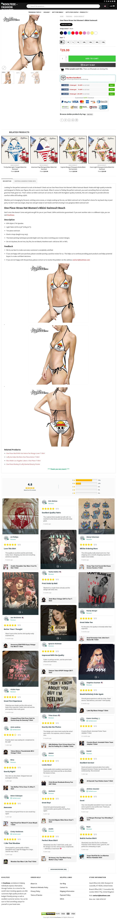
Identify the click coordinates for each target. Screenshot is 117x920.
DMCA (62, 899)
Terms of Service (36, 895)
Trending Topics (34, 12)
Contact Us (64, 887)
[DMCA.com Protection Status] (48, 913)
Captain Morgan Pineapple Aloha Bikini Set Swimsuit (73, 168)
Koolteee (10, 215)
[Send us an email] (110, 1)
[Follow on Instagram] (106, 1)
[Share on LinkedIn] (76, 120)
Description (7, 181)
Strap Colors (64, 28)
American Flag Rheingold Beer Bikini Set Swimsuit (44, 168)
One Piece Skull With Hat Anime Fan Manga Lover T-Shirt (25, 453)
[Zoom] (4, 68)
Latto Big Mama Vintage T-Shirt (97, 710)
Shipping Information (67, 891)
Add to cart (92, 58)
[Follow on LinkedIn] (114, 1)
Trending (69, 16)
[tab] (7, 181)
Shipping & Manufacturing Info (25, 181)
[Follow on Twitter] (108, 1)
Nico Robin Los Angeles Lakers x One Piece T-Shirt (23, 461)
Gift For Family (57, 12)
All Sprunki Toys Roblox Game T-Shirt (100, 781)
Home (61, 16)
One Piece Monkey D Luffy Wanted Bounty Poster (23, 464)
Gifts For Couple (72, 12)
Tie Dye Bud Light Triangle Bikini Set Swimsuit (15, 168)
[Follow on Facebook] (104, 1)
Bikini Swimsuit (79, 16)
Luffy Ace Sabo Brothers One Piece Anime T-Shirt (22, 457)
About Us (34, 884)
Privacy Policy (35, 891)
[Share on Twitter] (65, 120)
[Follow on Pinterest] (112, 1)
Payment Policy (65, 895)
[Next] (53, 42)
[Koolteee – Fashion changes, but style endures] (10, 6)
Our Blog (63, 884)
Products (83, 12)
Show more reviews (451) (58, 869)
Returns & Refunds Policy (39, 887)
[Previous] (4, 42)
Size (61, 37)
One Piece (90, 114)
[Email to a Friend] (69, 120)
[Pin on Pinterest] (73, 120)
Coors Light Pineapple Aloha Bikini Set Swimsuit (102, 168)
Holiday (46, 12)
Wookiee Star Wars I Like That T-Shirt (23, 861)
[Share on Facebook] (61, 120)
